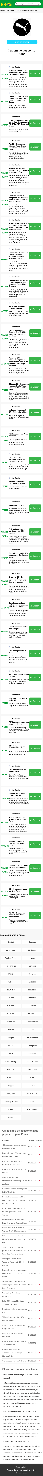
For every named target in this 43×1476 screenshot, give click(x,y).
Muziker (10, 982)
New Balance (32, 1038)
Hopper (11, 1085)
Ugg (32, 1030)
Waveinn (10, 1006)
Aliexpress (10, 950)
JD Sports (32, 950)
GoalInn (32, 974)
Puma (34, 11)
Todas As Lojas (21, 1467)
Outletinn (32, 1006)
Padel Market (32, 1062)
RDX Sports (32, 1093)
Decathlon (32, 1054)
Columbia (32, 942)
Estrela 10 (11, 1070)
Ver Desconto (35, 73)
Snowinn (10, 1014)
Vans (32, 1078)
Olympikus (32, 1046)
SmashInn (32, 998)
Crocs (32, 1085)
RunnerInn (11, 1022)
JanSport (10, 1038)
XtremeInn (32, 1014)
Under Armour (32, 1022)
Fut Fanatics (11, 966)
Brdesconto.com (6, 11)
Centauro (32, 966)
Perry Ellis (11, 1093)
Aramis (11, 1109)
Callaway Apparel (11, 1101)
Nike (11, 1054)
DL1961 (32, 1101)
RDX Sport (32, 1070)
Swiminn (32, 982)
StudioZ (11, 942)
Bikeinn (11, 998)
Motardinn (32, 990)
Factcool (10, 1078)
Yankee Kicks (10, 958)
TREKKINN (10, 990)
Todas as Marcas (21, 11)
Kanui (32, 958)
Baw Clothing (10, 1062)
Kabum (11, 1030)
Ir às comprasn (22, 42)
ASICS (11, 1046)
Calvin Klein (32, 1109)
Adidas (11, 1117)
